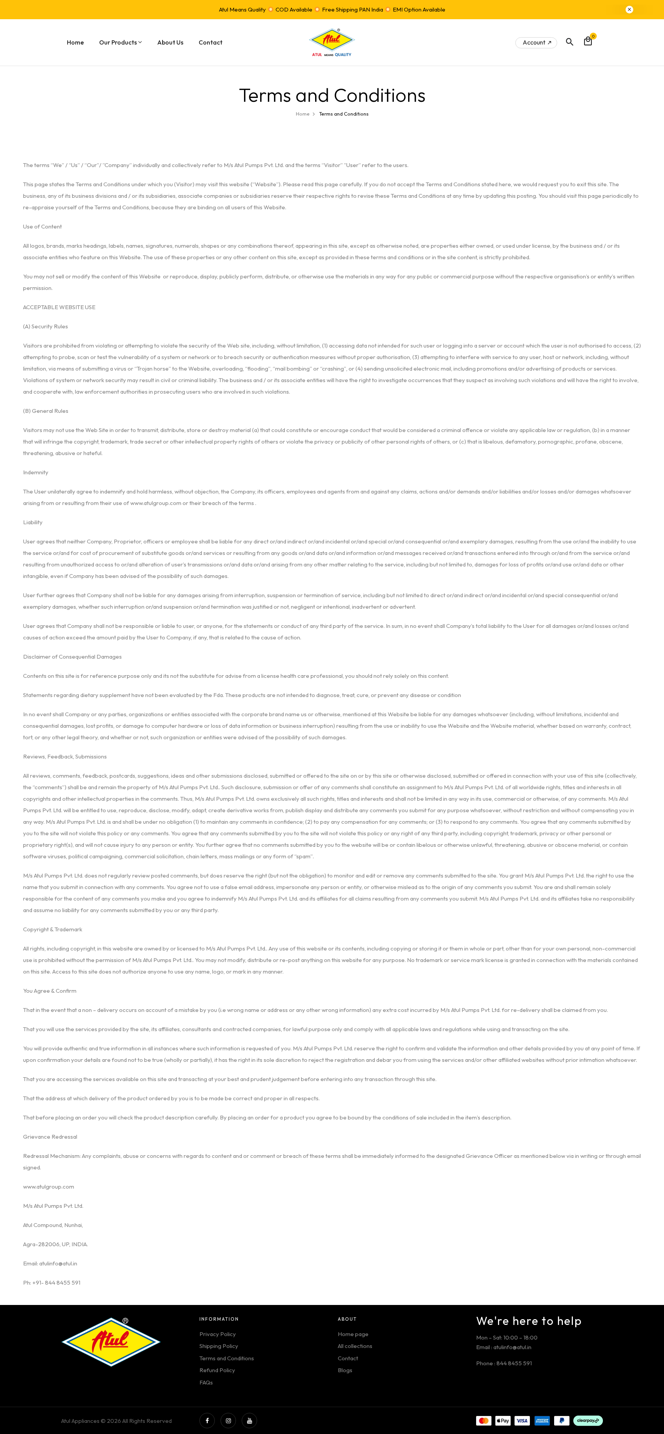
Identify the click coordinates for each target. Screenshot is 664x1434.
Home (75, 42)
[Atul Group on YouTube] (249, 1420)
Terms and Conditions (226, 1358)
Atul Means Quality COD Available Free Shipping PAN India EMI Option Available (332, 9)
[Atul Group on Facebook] (207, 1420)
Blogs (345, 1370)
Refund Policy (217, 1370)
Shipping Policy (218, 1346)
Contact (210, 42)
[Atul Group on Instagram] (228, 1420)
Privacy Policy (217, 1334)
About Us (170, 42)
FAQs (206, 1382)
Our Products (118, 42)
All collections (355, 1346)
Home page (353, 1334)
